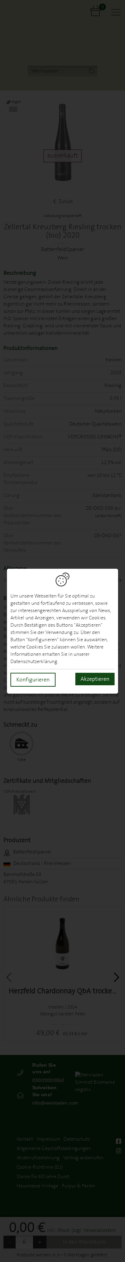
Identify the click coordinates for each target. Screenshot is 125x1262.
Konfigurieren (33, 679)
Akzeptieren (95, 679)
